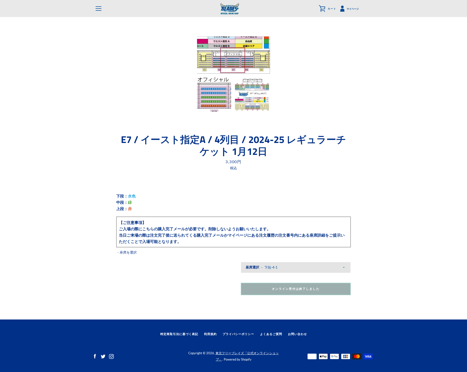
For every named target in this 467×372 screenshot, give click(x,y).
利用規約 (210, 334)
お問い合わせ (297, 334)
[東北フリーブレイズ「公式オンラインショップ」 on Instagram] (111, 356)
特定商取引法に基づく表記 (179, 334)
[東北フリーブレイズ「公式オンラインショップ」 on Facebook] (94, 356)
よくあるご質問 (271, 334)
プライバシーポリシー (238, 334)
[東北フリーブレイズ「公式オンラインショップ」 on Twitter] (103, 356)
